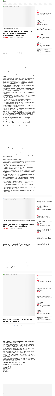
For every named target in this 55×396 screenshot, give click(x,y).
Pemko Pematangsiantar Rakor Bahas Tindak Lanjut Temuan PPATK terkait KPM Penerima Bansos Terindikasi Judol (44, 29)
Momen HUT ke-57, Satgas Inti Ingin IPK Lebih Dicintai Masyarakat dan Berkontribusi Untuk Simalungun (44, 17)
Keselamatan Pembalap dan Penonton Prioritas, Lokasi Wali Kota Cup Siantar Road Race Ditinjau (44, 14)
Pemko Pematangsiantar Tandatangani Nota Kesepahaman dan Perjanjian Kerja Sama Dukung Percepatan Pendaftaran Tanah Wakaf (43, 25)
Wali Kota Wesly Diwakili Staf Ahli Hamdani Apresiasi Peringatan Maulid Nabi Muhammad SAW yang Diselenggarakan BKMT (43, 34)
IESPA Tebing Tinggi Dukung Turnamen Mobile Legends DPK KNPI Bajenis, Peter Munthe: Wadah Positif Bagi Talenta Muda (44, 52)
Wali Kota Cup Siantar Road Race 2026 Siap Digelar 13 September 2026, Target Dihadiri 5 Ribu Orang (44, 38)
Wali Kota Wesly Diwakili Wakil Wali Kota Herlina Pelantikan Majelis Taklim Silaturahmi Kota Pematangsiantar (43, 42)
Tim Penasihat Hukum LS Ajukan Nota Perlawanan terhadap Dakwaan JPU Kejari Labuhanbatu (43, 49)
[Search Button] (51, 1)
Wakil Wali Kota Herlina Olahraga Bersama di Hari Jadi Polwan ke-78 (44, 21)
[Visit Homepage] (6, 1)
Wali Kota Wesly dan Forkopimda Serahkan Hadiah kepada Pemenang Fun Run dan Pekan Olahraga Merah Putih (44, 46)
